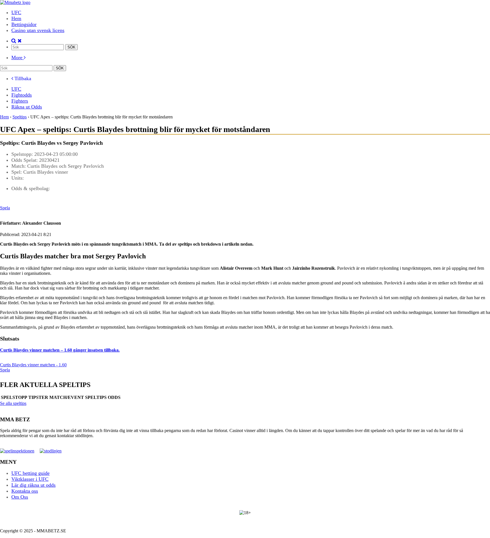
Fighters (19, 101)
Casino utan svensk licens (37, 30)
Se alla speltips (13, 403)
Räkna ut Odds (26, 107)
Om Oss (19, 497)
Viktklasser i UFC (29, 479)
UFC (16, 12)
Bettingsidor (24, 24)
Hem (16, 18)
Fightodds (21, 95)
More (17, 57)
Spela (5, 207)
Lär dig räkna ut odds (33, 485)
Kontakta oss (24, 491)
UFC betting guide (30, 473)
